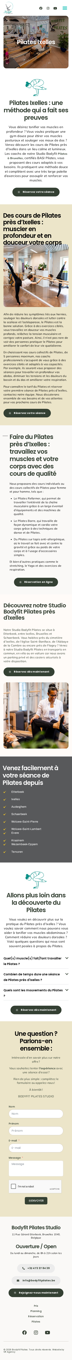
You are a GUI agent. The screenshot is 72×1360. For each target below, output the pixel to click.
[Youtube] (55, 8)
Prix (36, 1306)
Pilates (36, 1321)
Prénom (14, 1123)
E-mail (13, 1140)
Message (15, 1158)
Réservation (36, 1316)
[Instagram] (48, 8)
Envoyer (37, 1201)
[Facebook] (40, 8)
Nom (12, 1106)
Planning (36, 1311)
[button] (65, 8)
